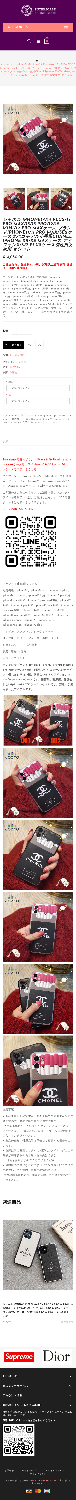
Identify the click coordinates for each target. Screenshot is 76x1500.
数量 (5, 331)
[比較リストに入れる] (39, 345)
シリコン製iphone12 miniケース (39, 419)
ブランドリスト (38, 1474)
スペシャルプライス (54, 1471)
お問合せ (9, 1471)
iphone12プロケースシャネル (25, 415)
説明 (5, 442)
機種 (11, 382)
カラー (12, 395)
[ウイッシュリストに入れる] (30, 345)
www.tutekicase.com (43, 1481)
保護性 (15, 419)
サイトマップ (29, 1471)
